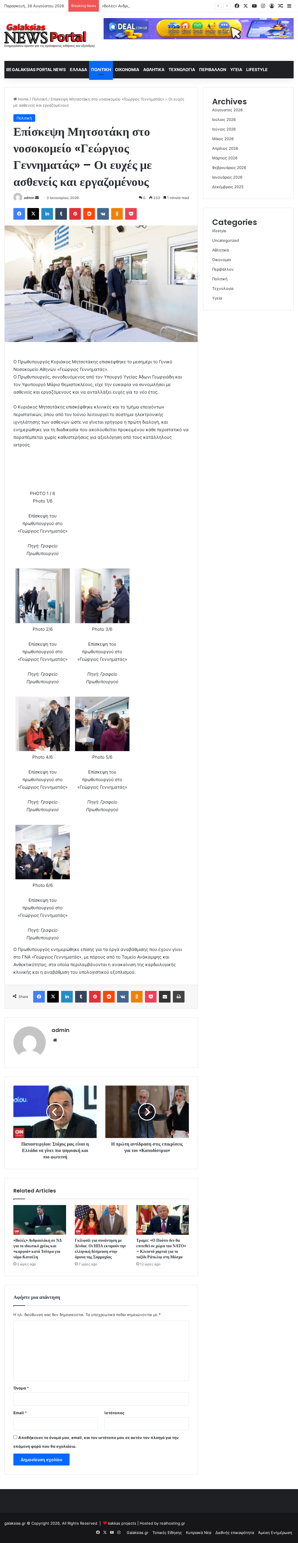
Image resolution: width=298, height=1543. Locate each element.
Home (23, 99)
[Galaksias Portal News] (49, 36)
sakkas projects (122, 1523)
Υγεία (236, 69)
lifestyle (257, 69)
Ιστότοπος (114, 1412)
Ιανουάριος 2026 (227, 177)
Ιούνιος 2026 (224, 129)
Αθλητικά (153, 69)
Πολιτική (101, 69)
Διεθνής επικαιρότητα (234, 1532)
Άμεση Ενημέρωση (275, 1532)
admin (29, 197)
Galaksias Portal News (38, 69)
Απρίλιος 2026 (225, 148)
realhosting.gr (172, 1523)
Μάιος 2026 (223, 138)
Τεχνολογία (181, 69)
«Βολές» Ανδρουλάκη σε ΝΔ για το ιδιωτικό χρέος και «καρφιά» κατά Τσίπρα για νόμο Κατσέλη (187, 5)
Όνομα (21, 1388)
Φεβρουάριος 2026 (229, 167)
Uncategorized (225, 240)
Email (20, 1412)
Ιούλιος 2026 (224, 119)
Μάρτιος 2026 (224, 158)
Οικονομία (127, 69)
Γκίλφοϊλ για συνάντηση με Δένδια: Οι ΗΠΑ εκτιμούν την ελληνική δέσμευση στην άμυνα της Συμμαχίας (100, 1248)
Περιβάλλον (212, 69)
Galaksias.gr (137, 1532)
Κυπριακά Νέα (198, 1532)
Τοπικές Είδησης (167, 1532)
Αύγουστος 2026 (227, 110)
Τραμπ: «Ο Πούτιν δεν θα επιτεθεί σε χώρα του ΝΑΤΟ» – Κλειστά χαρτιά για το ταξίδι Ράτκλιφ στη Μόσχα (161, 1248)
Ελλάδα (78, 69)
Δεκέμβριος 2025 (228, 186)
